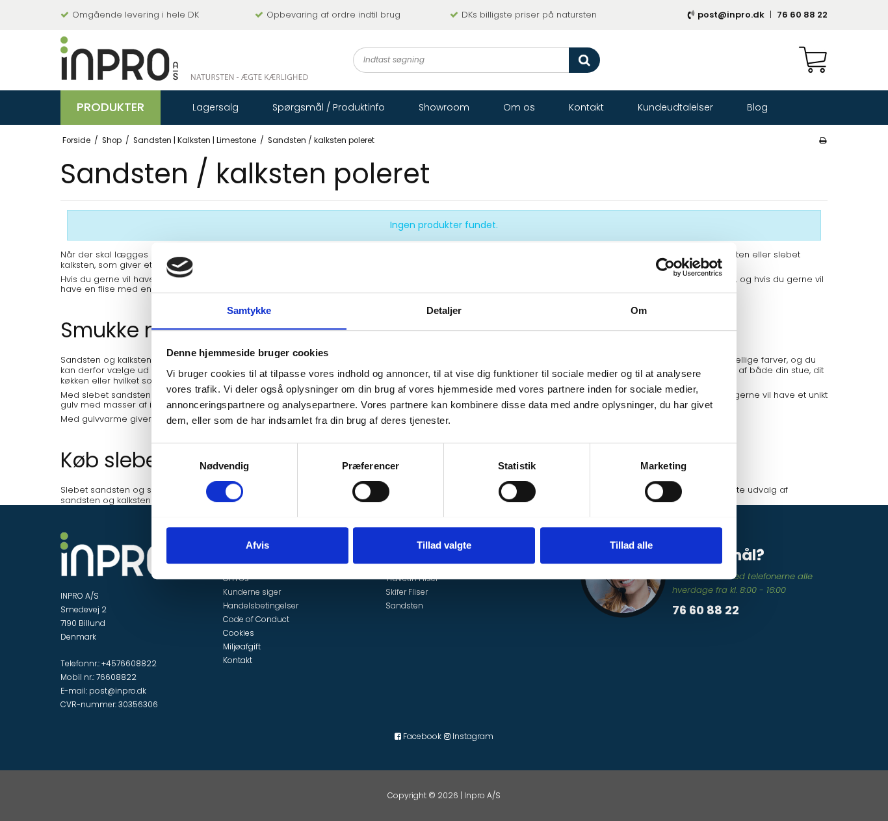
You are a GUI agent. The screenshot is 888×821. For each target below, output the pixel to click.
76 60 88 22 (802, 14)
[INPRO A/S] (184, 58)
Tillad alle (631, 544)
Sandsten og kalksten (105, 360)
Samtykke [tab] (249, 310)
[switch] (370, 491)
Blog (757, 106)
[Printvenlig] (823, 140)
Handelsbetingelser (260, 605)
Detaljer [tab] (444, 310)
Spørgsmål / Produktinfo (328, 106)
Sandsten (404, 605)
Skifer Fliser (406, 591)
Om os (519, 106)
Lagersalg (215, 106)
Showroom (444, 106)
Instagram (472, 736)
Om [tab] (639, 310)
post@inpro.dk (731, 14)
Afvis (257, 544)
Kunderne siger (252, 591)
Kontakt (586, 106)
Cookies (238, 632)
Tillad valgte (444, 544)
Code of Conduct (256, 619)
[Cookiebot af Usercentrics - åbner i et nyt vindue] (665, 267)
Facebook (421, 736)
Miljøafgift (242, 646)
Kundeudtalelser (675, 106)
